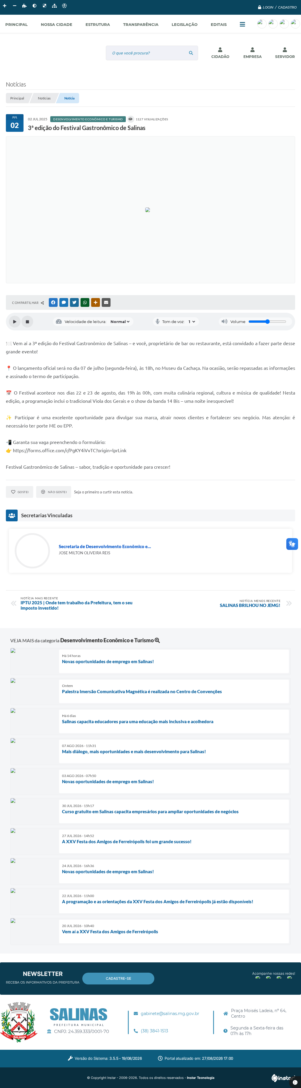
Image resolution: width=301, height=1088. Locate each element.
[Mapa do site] (54, 5)
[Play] (15, 321)
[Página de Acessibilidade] (64, 5)
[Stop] (27, 321)
